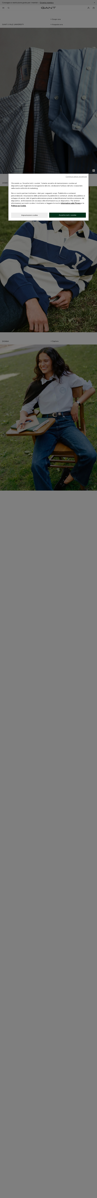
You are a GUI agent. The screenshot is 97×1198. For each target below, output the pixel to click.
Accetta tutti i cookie (67, 215)
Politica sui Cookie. (18, 206)
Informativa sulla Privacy (71, 203)
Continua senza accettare (76, 177)
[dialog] (48, 197)
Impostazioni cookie (29, 215)
